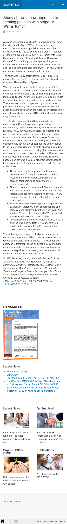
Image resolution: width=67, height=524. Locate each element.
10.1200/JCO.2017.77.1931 (17, 284)
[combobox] (53, 4)
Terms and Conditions (13, 501)
